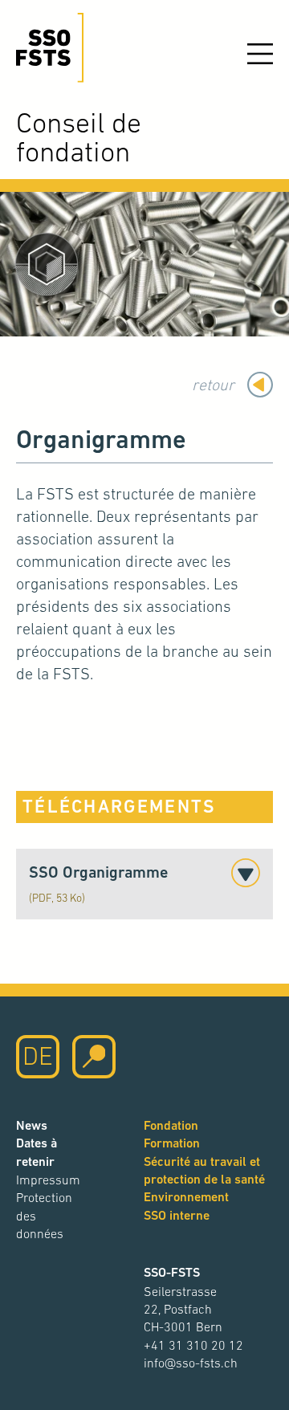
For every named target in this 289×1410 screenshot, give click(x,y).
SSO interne (177, 1215)
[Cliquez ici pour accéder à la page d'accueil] (49, 48)
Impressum (48, 1179)
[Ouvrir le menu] (260, 53)
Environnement (186, 1196)
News (31, 1125)
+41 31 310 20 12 (193, 1345)
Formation (172, 1143)
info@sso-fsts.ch (191, 1362)
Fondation (171, 1125)
